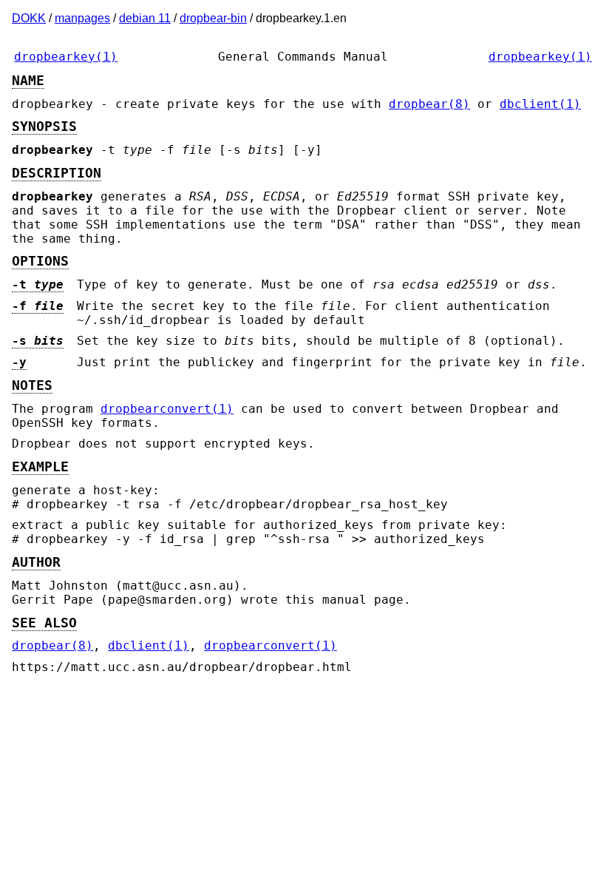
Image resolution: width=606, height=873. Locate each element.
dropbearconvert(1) (167, 409)
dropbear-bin (213, 18)
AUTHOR (36, 562)
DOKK (29, 18)
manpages (82, 18)
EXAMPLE (40, 466)
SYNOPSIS (44, 126)
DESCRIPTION (56, 173)
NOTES (32, 385)
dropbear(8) (429, 104)
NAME (28, 80)
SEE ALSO (44, 623)
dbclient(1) (540, 104)
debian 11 (145, 18)
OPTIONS (40, 261)
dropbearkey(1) (66, 57)
